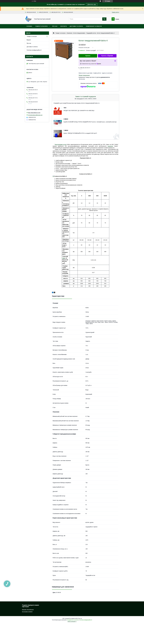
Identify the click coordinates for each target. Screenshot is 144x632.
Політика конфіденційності (34, 50)
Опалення (69, 33)
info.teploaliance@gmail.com (35, 115)
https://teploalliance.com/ (34, 112)
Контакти (63, 26)
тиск (63, 258)
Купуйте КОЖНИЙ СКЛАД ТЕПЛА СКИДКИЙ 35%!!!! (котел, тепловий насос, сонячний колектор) (90, 122)
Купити (88, 55)
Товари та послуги (41, 26)
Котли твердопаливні (79, 33)
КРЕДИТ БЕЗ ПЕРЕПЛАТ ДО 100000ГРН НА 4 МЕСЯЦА (79, 110)
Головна (29, 26)
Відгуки (29, 40)
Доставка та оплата (76, 26)
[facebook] (52, 292)
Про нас (54, 26)
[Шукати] (104, 19)
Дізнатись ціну (91, 4)
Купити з (104, 55)
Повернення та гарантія (94, 26)
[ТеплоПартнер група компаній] (28, 22)
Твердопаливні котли (60, 144)
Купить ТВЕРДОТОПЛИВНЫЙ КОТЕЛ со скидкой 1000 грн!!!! (80, 133)
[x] (54, 292)
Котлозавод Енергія (27, 611)
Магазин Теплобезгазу (28, 609)
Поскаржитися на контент (73, 619)
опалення (110, 146)
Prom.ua (80, 618)
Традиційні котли (91, 33)
